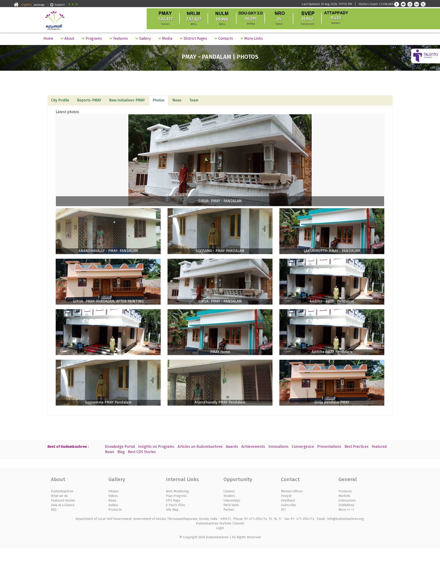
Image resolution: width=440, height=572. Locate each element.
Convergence (303, 446)
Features (120, 38)
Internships (231, 500)
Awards (232, 446)
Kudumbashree (62, 491)
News (177, 100)
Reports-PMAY (89, 100)
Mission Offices (292, 491)
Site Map (172, 510)
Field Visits (231, 505)
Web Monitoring (177, 491)
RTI (283, 510)
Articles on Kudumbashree (200, 446)
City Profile (60, 100)
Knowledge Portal (120, 446)
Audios (113, 505)
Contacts (225, 38)
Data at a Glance (62, 505)
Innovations (278, 446)
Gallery (144, 38)
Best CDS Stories (142, 452)
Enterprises (347, 500)
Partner (228, 510)
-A (68, 4)
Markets (344, 496)
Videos (113, 496)
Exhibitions (346, 505)
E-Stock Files (175, 505)
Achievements (253, 446)
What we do (59, 496)
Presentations (329, 446)
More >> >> (346, 510)
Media (166, 38)
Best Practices (356, 446)
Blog (121, 452)
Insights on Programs (156, 446)
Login (220, 528)
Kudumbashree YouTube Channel (220, 523)
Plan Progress (176, 496)
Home (48, 38)
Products (115, 510)
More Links (253, 38)
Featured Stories (63, 500)
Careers (229, 491)
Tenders (229, 496)
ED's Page (173, 500)
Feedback (288, 500)
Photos (159, 100)
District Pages (195, 38)
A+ (77, 4)
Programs (93, 38)
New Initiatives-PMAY (127, 100)
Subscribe (288, 505)
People (286, 496)
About (68, 38)
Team (193, 100)
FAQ (53, 510)
